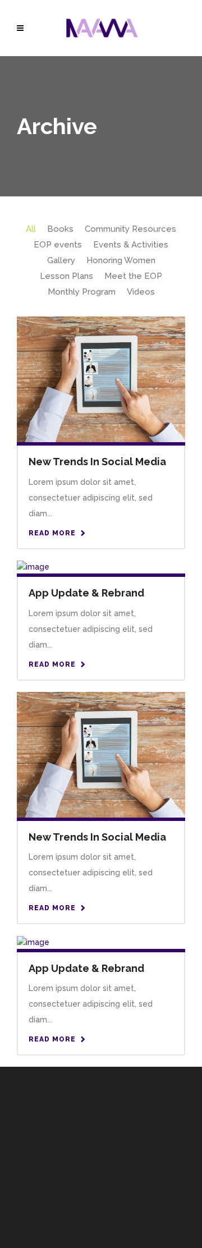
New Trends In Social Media (97, 461)
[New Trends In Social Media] (101, 378)
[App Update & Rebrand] (33, 566)
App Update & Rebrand (86, 593)
